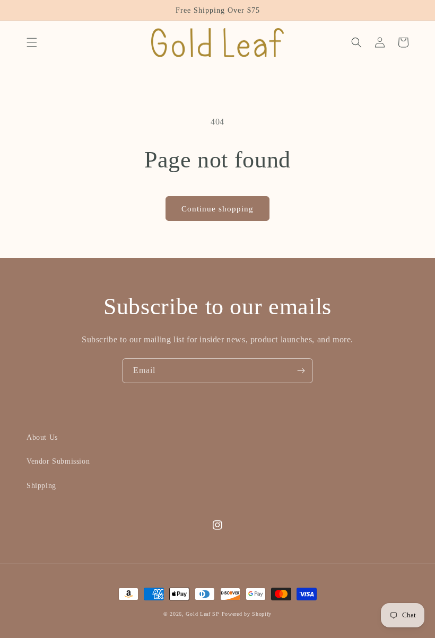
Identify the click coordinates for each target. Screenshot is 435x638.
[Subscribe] (300, 370)
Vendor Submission (58, 461)
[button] (32, 42)
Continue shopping (217, 209)
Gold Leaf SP (202, 614)
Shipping (41, 486)
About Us (42, 437)
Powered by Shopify (247, 614)
